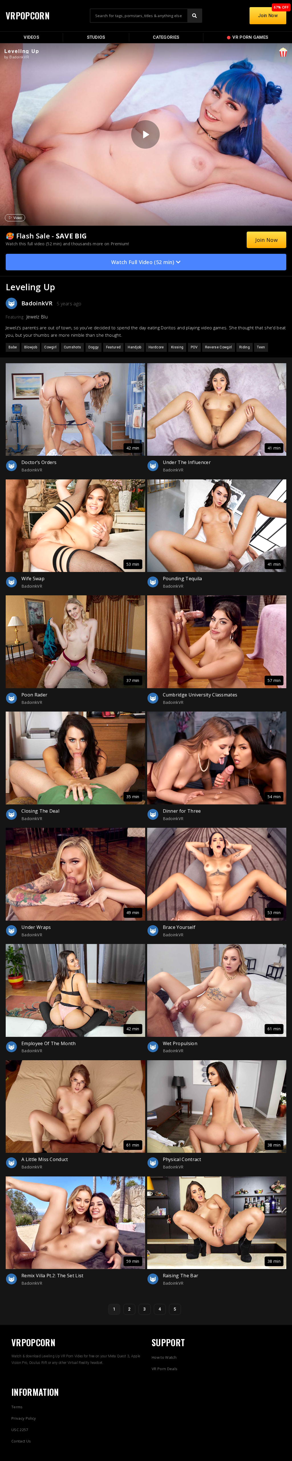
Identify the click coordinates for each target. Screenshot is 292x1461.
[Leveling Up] (145, 134)
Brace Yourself (179, 927)
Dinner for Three (182, 811)
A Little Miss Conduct (44, 1159)
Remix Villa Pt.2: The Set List (52, 1275)
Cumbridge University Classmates (200, 695)
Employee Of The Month (48, 1043)
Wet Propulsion (180, 1043)
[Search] (194, 15)
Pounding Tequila (182, 578)
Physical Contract (182, 1159)
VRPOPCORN (28, 15)
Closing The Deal (40, 811)
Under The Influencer (187, 462)
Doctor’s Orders (39, 462)
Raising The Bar (180, 1275)
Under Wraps (36, 927)
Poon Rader (34, 695)
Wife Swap (32, 578)
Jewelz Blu (37, 317)
